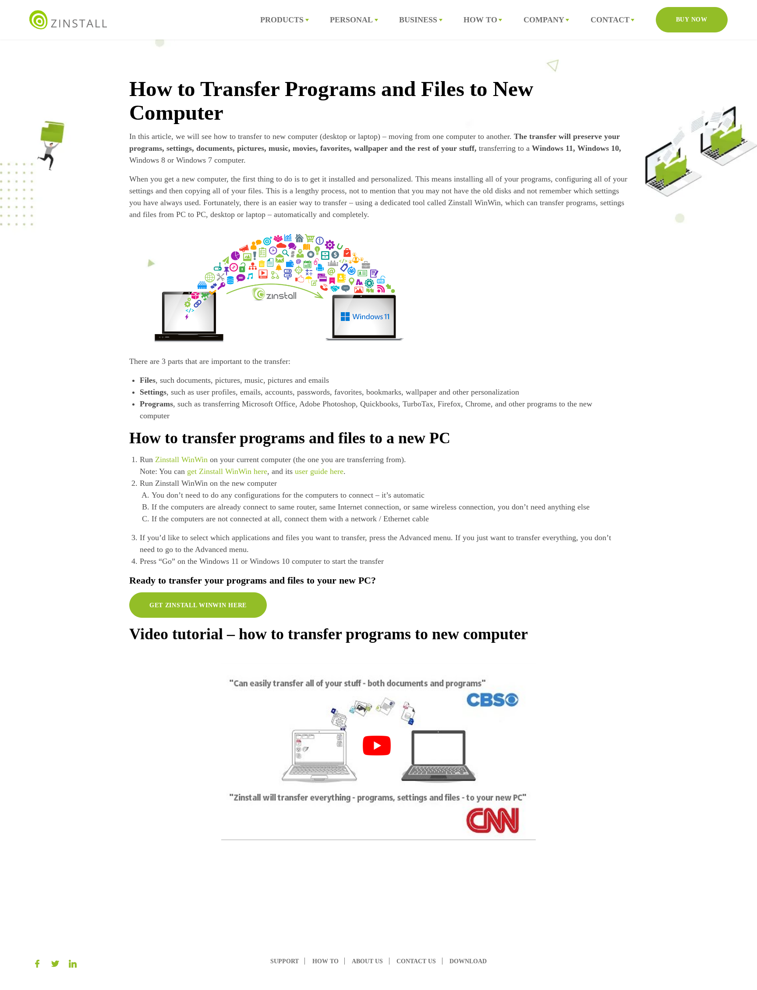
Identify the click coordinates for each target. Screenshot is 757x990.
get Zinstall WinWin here (227, 471)
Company (544, 19)
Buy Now (691, 19)
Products (282, 19)
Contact (610, 19)
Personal (351, 19)
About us (367, 961)
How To (480, 19)
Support (284, 961)
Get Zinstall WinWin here (198, 605)
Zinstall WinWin (181, 459)
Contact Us (416, 961)
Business (418, 19)
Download (468, 961)
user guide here (319, 471)
